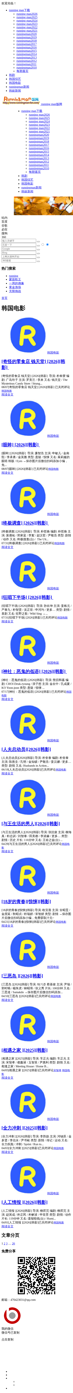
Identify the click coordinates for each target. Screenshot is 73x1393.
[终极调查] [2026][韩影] (25, 523)
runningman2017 (26, 44)
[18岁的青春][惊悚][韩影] (26, 901)
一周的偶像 (16, 283)
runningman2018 (26, 40)
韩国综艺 (15, 78)
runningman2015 (26, 50)
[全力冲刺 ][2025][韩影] (24, 1127)
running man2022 (26, 27)
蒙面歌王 (15, 279)
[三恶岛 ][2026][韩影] (22, 975)
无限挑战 (15, 291)
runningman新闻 (19, 86)
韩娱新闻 (15, 90)
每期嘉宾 (22, 71)
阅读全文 (7, 394)
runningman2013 (26, 57)
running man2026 (26, 13)
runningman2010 (26, 67)
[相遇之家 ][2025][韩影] (24, 1050)
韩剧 (12, 75)
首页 (4, 298)
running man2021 (26, 30)
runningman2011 (26, 64)
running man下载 (19, 10)
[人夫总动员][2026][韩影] (26, 749)
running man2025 (26, 17)
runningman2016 (26, 47)
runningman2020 (26, 34)
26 (13, 1243)
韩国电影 (15, 82)
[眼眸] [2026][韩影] (20, 444)
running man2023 (26, 24)
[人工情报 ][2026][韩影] (24, 1202)
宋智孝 (57, 1070)
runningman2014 (26, 54)
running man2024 (26, 20)
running (13, 275)
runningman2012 (26, 60)
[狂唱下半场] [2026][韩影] (27, 597)
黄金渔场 (15, 287)
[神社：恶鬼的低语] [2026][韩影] (34, 671)
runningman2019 (26, 37)
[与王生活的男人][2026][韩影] (30, 823)
